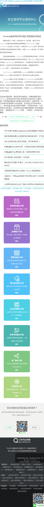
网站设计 (26, 191)
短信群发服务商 (26, 488)
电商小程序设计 (28, 480)
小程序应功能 (36, 188)
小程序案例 (27, 188)
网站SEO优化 (26, 464)
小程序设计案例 (13, 475)
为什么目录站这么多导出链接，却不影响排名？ (22, 141)
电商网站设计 (20, 470)
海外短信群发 (22, 486)
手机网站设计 (17, 467)
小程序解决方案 (17, 188)
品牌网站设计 (31, 470)
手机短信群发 (37, 488)
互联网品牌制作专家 (22, 458)
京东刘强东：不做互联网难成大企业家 (18, 116)
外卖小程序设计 (16, 480)
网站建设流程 (15, 464)
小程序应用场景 (5, 188)
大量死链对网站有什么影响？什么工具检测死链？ (23, 171)
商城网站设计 (28, 467)
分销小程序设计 (33, 478)
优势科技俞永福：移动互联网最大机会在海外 (22, 121)
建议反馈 (34, 427)
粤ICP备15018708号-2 (30, 460)
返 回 (33, 116)
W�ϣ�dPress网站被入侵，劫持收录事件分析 (22, 152)
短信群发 (13, 486)
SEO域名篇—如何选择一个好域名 (16, 157)
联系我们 (9, 427)
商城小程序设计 (38, 475)
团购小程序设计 (20, 478)
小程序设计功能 (25, 475)
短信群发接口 (13, 488)
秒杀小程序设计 (7, 478)
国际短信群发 (22, 491)
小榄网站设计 (6, 467)
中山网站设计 (37, 464)
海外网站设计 (9, 470)
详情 (16, 215)
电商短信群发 (33, 486)
